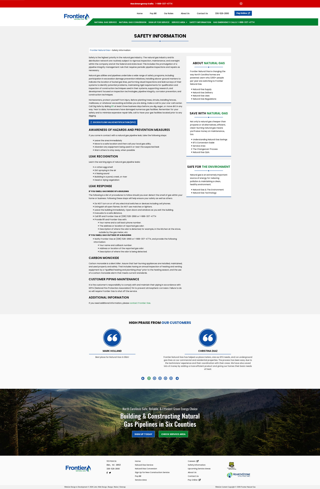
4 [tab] (165, 378)
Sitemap (123, 487)
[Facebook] (108, 472)
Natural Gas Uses (201, 95)
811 (112, 106)
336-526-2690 (222, 13)
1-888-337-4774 (164, 3)
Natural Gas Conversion (132, 22)
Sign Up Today (143, 434)
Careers (192, 461)
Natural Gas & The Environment (208, 189)
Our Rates (168, 13)
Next (177, 378)
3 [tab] (160, 378)
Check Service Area (173, 434)
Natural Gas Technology (204, 192)
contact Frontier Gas (140, 303)
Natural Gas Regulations (204, 99)
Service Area (178, 22)
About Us (185, 13)
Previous (142, 378)
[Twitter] (110, 472)
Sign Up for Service (158, 22)
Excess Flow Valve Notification (114, 122)
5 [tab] (171, 378)
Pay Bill (153, 13)
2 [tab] (154, 378)
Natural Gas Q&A (201, 152)
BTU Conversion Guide (203, 142)
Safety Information (200, 22)
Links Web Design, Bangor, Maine (106, 487)
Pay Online (241, 13)
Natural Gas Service (105, 22)
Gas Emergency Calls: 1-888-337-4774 (233, 22)
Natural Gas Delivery (203, 92)
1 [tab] (149, 378)
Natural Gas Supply (202, 89)
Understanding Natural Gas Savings (210, 139)
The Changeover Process (205, 149)
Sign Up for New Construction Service (152, 472)
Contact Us (202, 13)
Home (139, 13)
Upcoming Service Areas (199, 468)
